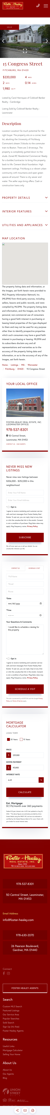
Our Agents (21, 444)
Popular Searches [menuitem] (11, 1018)
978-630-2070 (25, 935)
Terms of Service (18, 701)
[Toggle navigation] (46, 5)
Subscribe (25, 537)
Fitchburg (9, 368)
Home (5, 364)
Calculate (25, 792)
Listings (14, 364)
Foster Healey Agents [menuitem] (13, 1030)
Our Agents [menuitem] (8, 1073)
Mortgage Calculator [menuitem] (13, 1050)
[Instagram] (8, 973)
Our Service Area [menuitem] (11, 1014)
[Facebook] (4, 973)
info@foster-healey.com (18, 920)
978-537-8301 (17, 429)
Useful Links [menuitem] (8, 1046)
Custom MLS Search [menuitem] (12, 1006)
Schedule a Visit (34, 568)
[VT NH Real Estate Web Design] (25, 1092)
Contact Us (10, 444)
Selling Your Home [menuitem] (11, 1054)
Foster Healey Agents (25, 988)
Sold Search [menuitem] (8, 1022)
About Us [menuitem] (7, 1069)
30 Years (14, 739)
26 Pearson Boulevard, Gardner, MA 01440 (25, 948)
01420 (20, 368)
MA (23, 364)
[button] (4, 41)
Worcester (33, 364)
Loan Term (12, 733)
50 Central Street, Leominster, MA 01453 (25, 897)
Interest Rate (13, 774)
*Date (8, 598)
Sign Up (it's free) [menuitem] (11, 1026)
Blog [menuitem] (5, 1077)
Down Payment (13, 762)
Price (8, 749)
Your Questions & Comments (19, 622)
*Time (8, 610)
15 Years (26, 739)
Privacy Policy (32, 526)
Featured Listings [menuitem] (11, 1010)
